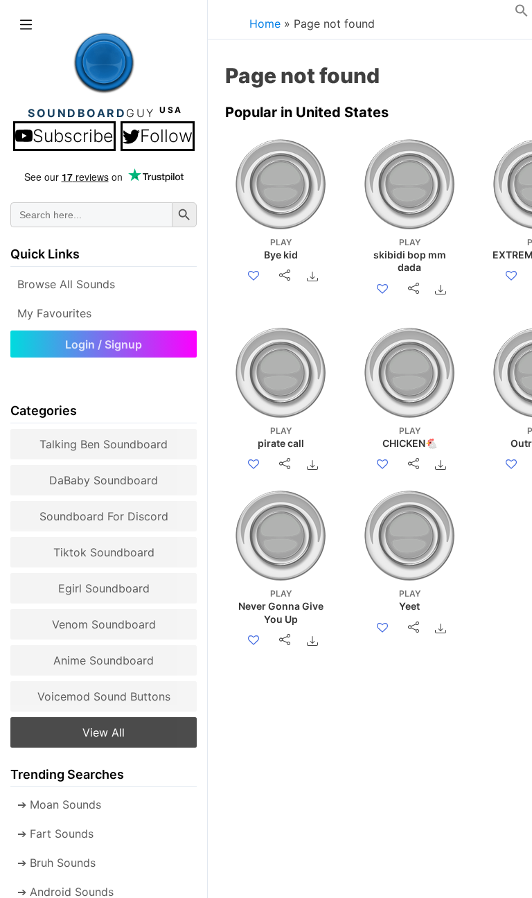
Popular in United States (307, 112)
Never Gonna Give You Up (280, 606)
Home (265, 23)
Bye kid (281, 249)
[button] (522, 13)
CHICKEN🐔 (409, 437)
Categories (43, 410)
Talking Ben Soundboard (103, 444)
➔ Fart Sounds (55, 833)
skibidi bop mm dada (409, 255)
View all (103, 732)
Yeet (409, 600)
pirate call (281, 437)
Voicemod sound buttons (103, 696)
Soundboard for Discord (103, 516)
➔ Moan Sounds (59, 804)
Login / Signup (103, 344)
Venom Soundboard (104, 624)
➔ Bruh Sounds (56, 863)
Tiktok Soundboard (103, 552)
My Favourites (54, 313)
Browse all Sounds (66, 284)
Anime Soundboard (103, 660)
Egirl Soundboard (104, 588)
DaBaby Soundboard (103, 480)
